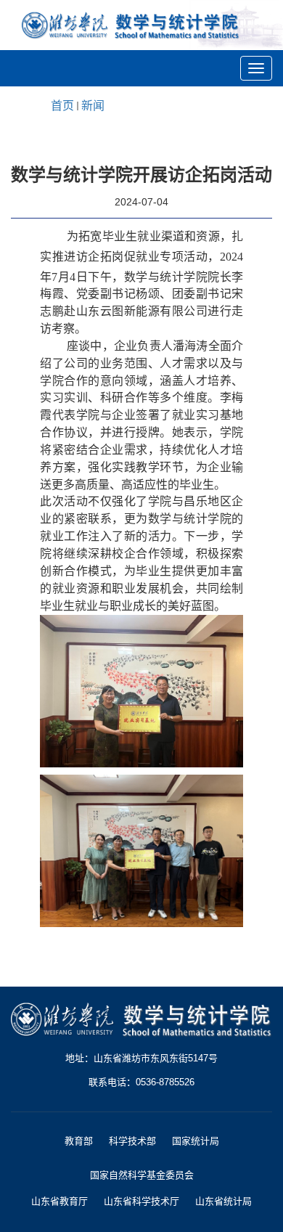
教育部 (79, 1140)
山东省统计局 (223, 1201)
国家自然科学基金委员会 (142, 1175)
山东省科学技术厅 (141, 1201)
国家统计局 (195, 1140)
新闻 (92, 105)
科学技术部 (132, 1140)
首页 (62, 105)
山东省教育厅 (59, 1201)
